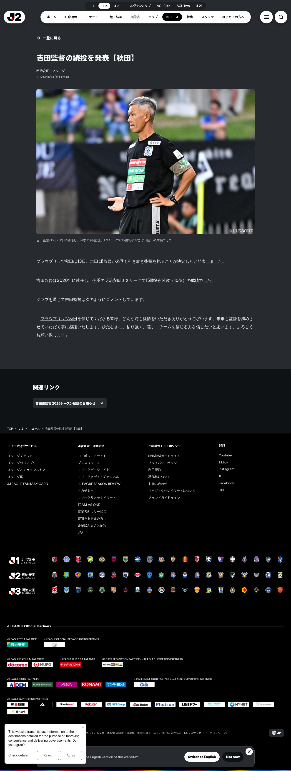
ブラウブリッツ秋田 (54, 261)
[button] (266, 17)
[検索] (281, 17)
